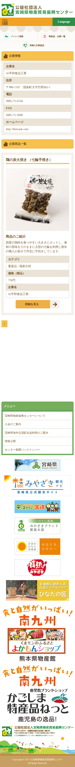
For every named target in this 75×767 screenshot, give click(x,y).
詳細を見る (32, 304)
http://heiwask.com (17, 129)
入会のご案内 (13, 424)
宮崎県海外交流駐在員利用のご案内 (26, 432)
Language (64, 21)
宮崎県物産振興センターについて (25, 415)
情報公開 (10, 441)
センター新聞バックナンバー (22, 449)
